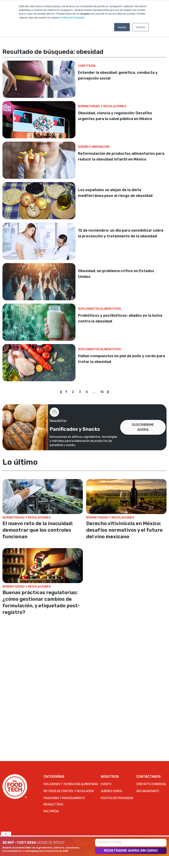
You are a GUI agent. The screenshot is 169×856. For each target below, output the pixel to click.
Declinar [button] (140, 27)
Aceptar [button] (122, 27)
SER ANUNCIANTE (147, 791)
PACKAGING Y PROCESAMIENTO (64, 798)
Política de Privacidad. (72, 17)
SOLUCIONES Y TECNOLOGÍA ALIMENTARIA (70, 784)
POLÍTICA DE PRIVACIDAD (117, 798)
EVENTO (106, 784)
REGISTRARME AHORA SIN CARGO (131, 851)
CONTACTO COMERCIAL (151, 784)
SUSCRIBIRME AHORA (143, 427)
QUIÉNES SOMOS (111, 791)
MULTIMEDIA (51, 811)
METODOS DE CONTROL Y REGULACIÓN (68, 791)
